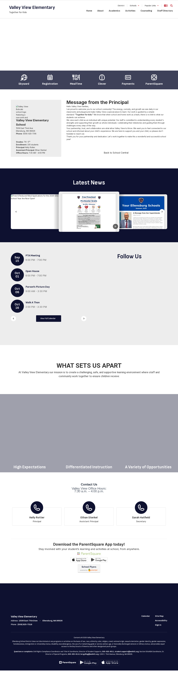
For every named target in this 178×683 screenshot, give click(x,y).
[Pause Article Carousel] (115, 226)
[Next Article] (162, 211)
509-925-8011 (108, 652)
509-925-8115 (74, 654)
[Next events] (83, 318)
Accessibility (161, 620)
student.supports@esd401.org (127, 652)
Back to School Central (116, 152)
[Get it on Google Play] (88, 662)
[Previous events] (13, 318)
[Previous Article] (16, 211)
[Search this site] (171, 5)
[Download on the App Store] (110, 662)
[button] (134, 5)
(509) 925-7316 (25, 624)
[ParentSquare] (68, 662)
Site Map (159, 616)
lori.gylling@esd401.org (89, 654)
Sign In (158, 625)
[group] (29, 433)
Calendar (145, 616)
